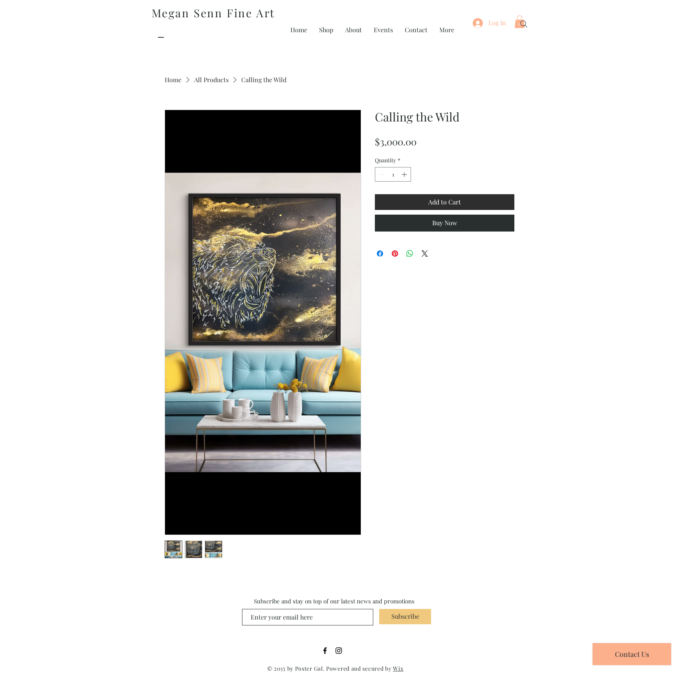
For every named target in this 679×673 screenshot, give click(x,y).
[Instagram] (338, 650)
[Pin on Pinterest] (395, 253)
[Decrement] (381, 174)
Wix (398, 668)
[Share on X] (424, 253)
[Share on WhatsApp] (410, 253)
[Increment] (405, 174)
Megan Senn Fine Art (213, 13)
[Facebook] (325, 650)
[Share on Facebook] (380, 253)
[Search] (524, 24)
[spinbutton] (393, 174)
